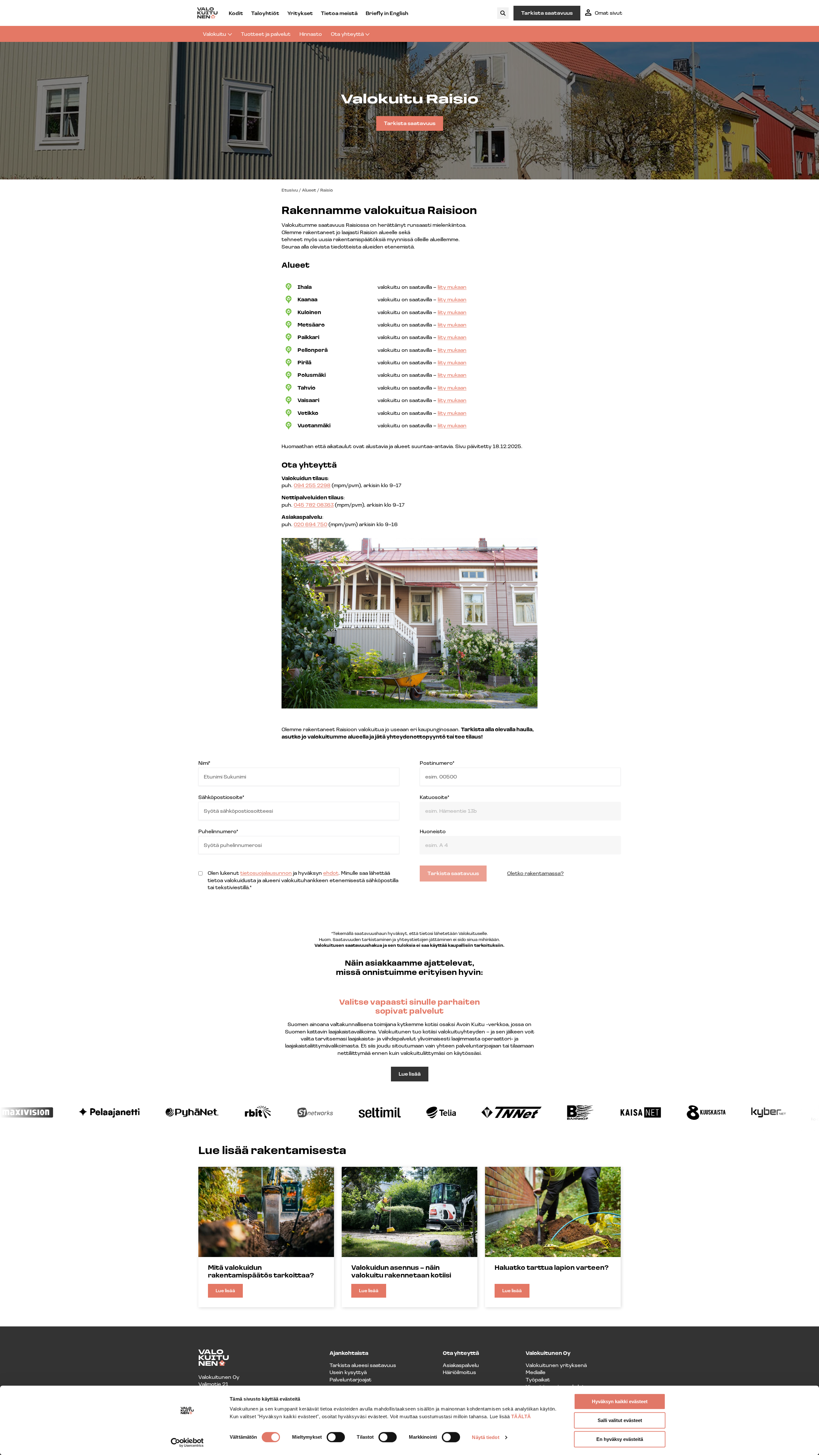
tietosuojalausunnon (266, 872)
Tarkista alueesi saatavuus (363, 1365)
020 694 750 (310, 524)
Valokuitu (214, 33)
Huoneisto (433, 831)
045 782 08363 (314, 504)
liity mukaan (452, 286)
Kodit (236, 13)
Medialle (535, 1372)
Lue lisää (410, 1073)
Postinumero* (437, 762)
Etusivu (290, 190)
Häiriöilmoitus (459, 1372)
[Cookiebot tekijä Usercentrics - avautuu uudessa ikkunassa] (187, 1442)
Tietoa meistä (339, 13)
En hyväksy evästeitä (619, 1439)
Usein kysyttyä (348, 1372)
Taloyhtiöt (265, 13)
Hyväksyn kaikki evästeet (620, 1401)
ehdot (330, 872)
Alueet (309, 190)
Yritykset (300, 13)
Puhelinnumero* (218, 831)
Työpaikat (538, 1379)
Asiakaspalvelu (461, 1365)
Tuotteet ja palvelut (265, 33)
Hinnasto (310, 33)
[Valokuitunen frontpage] (207, 13)
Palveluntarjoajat (350, 1379)
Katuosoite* (434, 797)
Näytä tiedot (485, 1437)
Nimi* (204, 762)
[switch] (336, 1437)
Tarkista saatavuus (547, 12)
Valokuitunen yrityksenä (556, 1365)
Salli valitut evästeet (620, 1420)
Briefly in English (387, 13)
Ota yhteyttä (347, 33)
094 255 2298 (312, 485)
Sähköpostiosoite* (221, 797)
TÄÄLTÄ (521, 1416)
